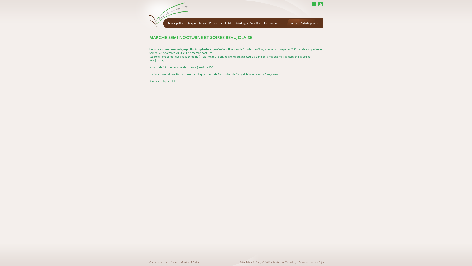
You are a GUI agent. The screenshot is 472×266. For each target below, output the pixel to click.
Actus (293, 23)
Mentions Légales (190, 262)
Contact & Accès (158, 262)
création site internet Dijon (310, 262)
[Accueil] (162, 14)
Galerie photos (310, 23)
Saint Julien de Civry (251, 262)
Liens (174, 262)
